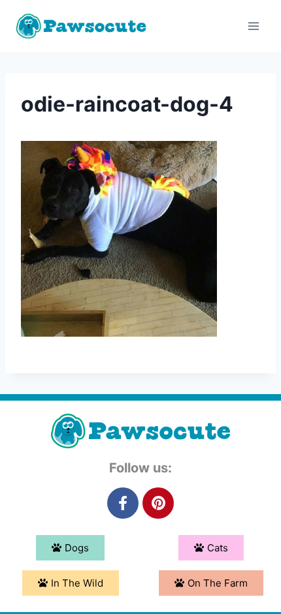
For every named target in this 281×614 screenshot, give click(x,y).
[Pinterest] (158, 503)
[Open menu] (253, 26)
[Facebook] (123, 503)
